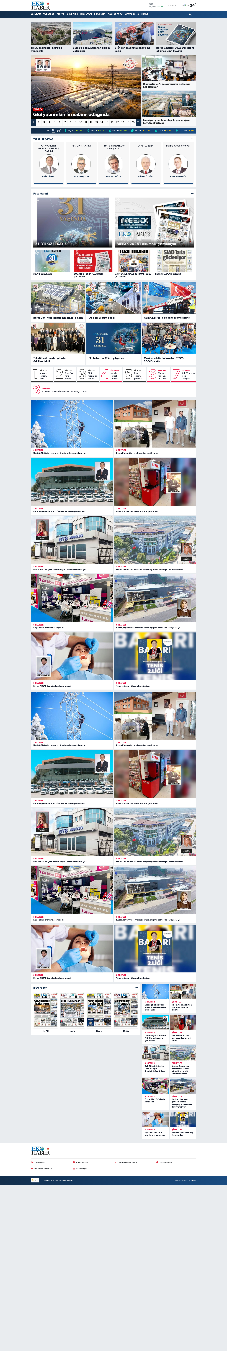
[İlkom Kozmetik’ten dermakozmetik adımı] (155, 424)
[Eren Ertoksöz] (178, 164)
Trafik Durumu (82, 1162)
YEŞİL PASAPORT (81, 145)
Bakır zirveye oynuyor (178, 145)
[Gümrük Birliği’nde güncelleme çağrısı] (169, 298)
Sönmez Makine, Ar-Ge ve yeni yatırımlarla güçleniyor (163, 376)
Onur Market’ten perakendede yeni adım (137, 511)
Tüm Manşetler (165, 1162)
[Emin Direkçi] (49, 164)
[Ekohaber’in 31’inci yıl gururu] (113, 338)
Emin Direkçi (48, 177)
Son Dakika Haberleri (43, 1169)
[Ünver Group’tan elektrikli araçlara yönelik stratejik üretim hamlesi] (155, 540)
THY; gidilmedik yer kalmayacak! (113, 147)
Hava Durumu (40, 1162)
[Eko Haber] (41, 5)
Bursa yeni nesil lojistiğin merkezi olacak (58, 318)
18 (122, 122)
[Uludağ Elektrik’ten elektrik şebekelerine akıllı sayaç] (72, 424)
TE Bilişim (192, 1180)
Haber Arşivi (81, 1169)
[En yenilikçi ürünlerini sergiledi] (72, 598)
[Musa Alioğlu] (113, 164)
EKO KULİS (99, 14)
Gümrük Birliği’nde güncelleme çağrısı (167, 318)
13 (96, 122)
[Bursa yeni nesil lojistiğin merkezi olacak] (58, 298)
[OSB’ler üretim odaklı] (113, 298)
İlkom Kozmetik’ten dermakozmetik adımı (137, 453)
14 (101, 122)
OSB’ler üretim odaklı (102, 318)
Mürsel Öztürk (146, 177)
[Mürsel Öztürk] (146, 164)
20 (133, 122)
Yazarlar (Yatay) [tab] (43, 139)
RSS (36, 1180)
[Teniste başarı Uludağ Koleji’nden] (155, 656)
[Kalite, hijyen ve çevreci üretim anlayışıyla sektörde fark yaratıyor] (155, 598)
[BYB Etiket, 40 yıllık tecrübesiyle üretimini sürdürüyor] (72, 540)
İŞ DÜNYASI (86, 14)
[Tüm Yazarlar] (192, 139)
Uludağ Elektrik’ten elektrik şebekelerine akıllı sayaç (59, 453)
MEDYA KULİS (132, 14)
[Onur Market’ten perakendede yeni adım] (155, 482)
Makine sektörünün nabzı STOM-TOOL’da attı (164, 360)
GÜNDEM (36, 14)
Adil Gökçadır (81, 177)
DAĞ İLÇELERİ (146, 145)
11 (86, 122)
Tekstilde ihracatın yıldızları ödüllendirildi (50, 360)
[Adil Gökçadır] (81, 164)
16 (112, 122)
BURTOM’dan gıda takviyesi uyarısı (188, 376)
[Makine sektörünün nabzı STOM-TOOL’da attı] (169, 338)
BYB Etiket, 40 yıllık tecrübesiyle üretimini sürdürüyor (59, 569)
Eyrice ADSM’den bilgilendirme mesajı (52, 686)
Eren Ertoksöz (178, 177)
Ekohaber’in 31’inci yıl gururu (106, 358)
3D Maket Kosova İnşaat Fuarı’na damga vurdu (64, 391)
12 (91, 122)
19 (128, 122)
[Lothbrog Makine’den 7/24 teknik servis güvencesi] (72, 482)
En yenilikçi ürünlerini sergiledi (48, 628)
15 (106, 122)
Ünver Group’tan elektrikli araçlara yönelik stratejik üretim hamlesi (149, 569)
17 (117, 122)
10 (80, 122)
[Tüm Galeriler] (192, 194)
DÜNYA (60, 14)
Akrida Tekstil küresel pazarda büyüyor (114, 376)
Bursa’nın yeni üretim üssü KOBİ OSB (69, 376)
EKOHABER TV (114, 14)
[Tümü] (136, 988)
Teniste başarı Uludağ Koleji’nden (132, 686)
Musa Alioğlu (113, 177)
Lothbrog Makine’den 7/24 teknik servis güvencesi (58, 511)
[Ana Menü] (194, 14)
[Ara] (190, 14)
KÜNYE (144, 14)
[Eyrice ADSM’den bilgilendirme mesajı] (72, 656)
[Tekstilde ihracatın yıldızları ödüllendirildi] (58, 338)
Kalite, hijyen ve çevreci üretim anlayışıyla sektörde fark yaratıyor (148, 628)
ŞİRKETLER (72, 14)
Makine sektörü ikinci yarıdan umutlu (43, 376)
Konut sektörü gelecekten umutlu (139, 376)
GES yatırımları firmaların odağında (92, 376)
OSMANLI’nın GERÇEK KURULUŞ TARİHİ (49, 148)
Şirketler (114, 370)
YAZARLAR (48, 14)
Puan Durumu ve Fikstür (127, 1162)
